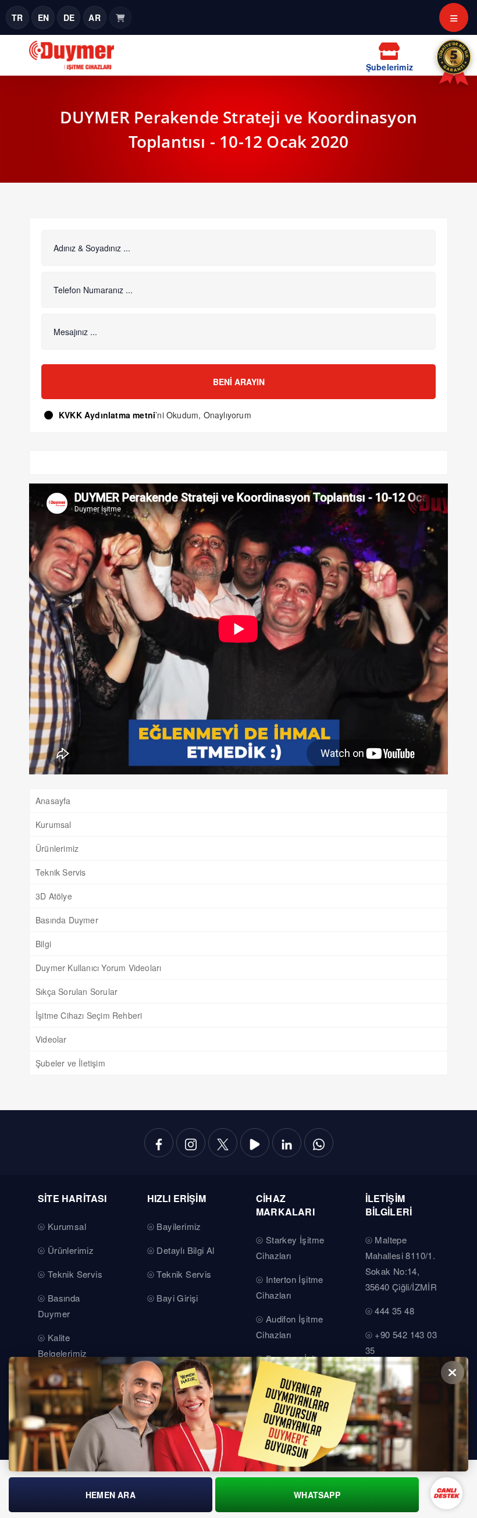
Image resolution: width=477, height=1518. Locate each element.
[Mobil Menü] (453, 17)
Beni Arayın (239, 382)
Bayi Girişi (177, 1298)
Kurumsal (53, 824)
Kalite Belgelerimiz (62, 1345)
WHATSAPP (317, 1495)
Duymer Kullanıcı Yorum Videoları (98, 967)
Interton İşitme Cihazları (289, 1287)
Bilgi (43, 944)
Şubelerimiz (389, 67)
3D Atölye (53, 896)
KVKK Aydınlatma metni (107, 415)
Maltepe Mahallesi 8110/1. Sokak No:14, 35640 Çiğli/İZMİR (401, 1263)
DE (68, 17)
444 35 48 (394, 1310)
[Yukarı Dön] (444, 1382)
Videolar (51, 1039)
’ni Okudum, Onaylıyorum (155, 415)
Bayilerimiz (178, 1226)
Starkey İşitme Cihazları (290, 1247)
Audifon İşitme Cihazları (289, 1327)
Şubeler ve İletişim (70, 1063)
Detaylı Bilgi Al (185, 1250)
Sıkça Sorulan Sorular (76, 991)
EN (43, 17)
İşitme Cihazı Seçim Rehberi (88, 1015)
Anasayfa (53, 800)
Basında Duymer (66, 920)
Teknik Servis (60, 872)
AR (94, 17)
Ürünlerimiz (57, 848)
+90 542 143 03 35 (401, 1342)
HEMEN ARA (111, 1495)
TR (17, 17)
